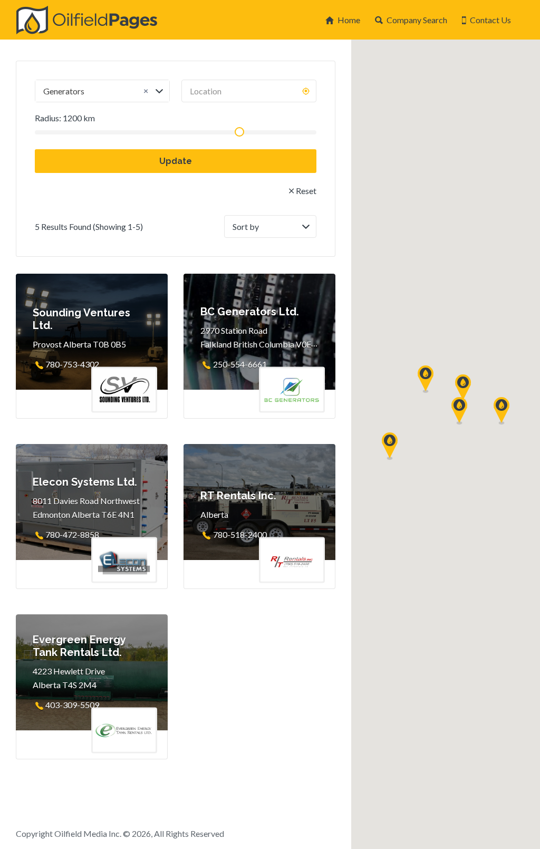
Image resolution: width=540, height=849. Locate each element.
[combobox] (102, 91)
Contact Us (490, 20)
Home (349, 20)
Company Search (417, 20)
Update (175, 161)
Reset (306, 191)
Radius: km (65, 118)
